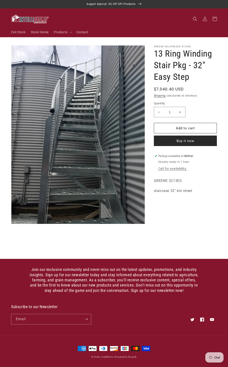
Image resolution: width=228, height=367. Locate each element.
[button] (62, 32)
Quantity (159, 103)
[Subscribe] (86, 319)
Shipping (160, 95)
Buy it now (185, 141)
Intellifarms (107, 357)
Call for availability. (172, 168)
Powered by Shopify (125, 357)
